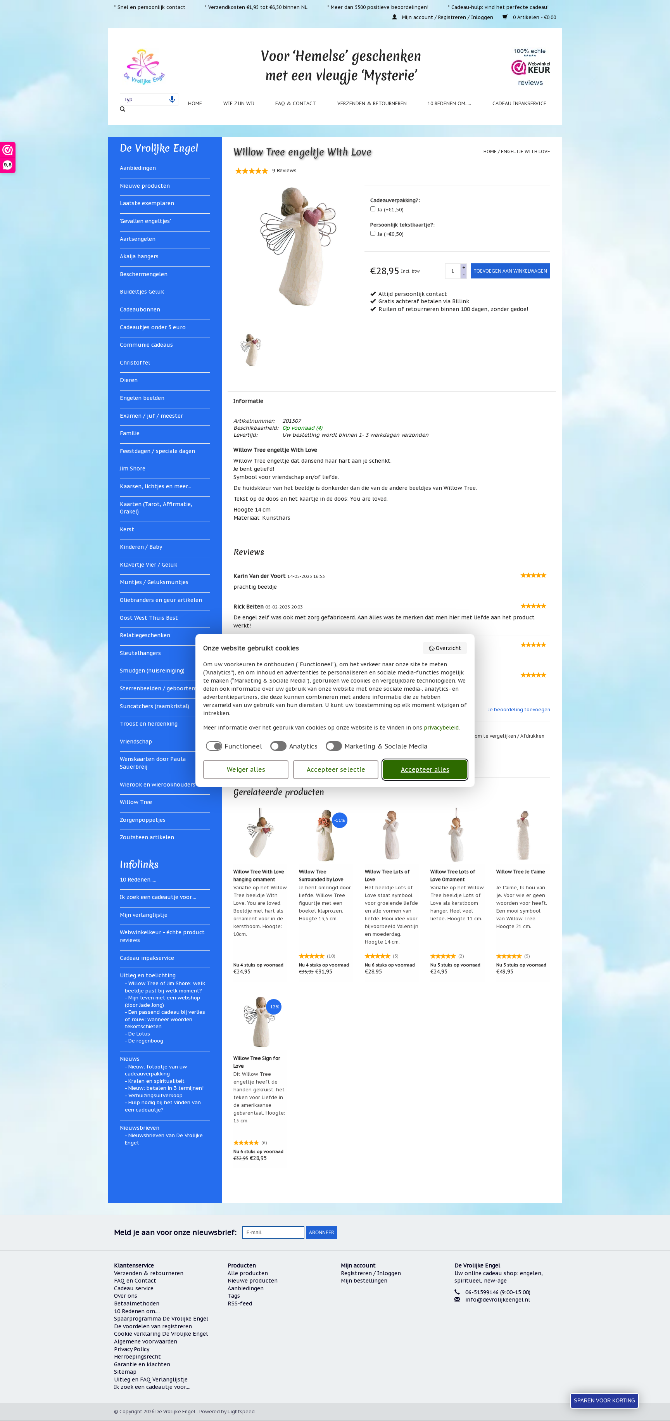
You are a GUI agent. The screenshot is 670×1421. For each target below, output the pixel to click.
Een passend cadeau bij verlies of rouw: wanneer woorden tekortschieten (165, 1019)
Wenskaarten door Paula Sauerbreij (153, 762)
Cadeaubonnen (140, 309)
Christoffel (135, 362)
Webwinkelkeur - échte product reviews (162, 936)
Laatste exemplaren (147, 203)
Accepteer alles (425, 769)
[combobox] (149, 99)
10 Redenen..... (138, 879)
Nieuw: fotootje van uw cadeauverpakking (156, 1070)
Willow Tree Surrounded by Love (321, 875)
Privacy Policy (131, 1349)
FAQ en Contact (135, 1280)
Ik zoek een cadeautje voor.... (158, 897)
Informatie (248, 401)
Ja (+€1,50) (391, 209)
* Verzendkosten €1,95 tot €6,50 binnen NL (256, 7)
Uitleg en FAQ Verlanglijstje (151, 1379)
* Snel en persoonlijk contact (149, 7)
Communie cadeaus (146, 344)
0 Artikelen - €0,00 (533, 17)
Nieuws (130, 1058)
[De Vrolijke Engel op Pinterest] (522, 1232)
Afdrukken (532, 736)
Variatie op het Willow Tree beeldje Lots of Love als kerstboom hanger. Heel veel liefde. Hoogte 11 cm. (457, 902)
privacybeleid (441, 727)
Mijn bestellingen (364, 1280)
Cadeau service (134, 1288)
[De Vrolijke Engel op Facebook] (494, 1232)
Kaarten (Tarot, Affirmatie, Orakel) (156, 508)
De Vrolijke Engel (159, 148)
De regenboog (145, 1040)
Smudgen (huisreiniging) (152, 670)
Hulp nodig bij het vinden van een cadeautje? (163, 1106)
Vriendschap (136, 741)
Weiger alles (246, 769)
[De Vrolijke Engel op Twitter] (508, 1232)
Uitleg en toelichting (148, 975)
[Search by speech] (172, 99)
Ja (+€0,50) (391, 234)
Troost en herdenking (149, 723)
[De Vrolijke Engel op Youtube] (536, 1232)
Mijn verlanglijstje (144, 914)
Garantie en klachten (142, 1364)
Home (195, 103)
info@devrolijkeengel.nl (497, 1299)
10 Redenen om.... (137, 1311)
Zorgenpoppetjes (143, 819)
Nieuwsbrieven (139, 1127)
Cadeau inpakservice (519, 103)
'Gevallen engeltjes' (145, 221)
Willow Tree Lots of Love (387, 875)
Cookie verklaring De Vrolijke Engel (161, 1333)
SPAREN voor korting (604, 1401)
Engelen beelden (142, 397)
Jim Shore (132, 468)
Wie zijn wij (238, 103)
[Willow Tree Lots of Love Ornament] (457, 835)
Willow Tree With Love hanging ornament (258, 875)
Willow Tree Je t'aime (520, 872)
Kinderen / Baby (141, 546)
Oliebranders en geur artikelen (161, 599)
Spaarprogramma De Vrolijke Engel (161, 1318)
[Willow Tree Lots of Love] (392, 835)
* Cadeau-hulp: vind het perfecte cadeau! (498, 7)
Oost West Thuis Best (149, 617)
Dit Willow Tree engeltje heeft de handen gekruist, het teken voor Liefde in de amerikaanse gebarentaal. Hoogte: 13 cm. (259, 1097)
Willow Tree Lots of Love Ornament (452, 875)
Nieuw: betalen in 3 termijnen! (166, 1088)
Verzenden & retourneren (372, 103)
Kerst (127, 529)
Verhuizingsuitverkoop (155, 1095)
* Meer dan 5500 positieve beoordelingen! (377, 7)
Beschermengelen (144, 274)
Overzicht (448, 648)
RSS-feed (240, 1303)
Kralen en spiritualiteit (156, 1081)
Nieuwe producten (145, 185)
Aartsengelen (137, 238)
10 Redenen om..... (449, 103)
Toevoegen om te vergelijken (482, 736)
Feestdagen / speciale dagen (157, 451)
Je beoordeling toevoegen (519, 709)
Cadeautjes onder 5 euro (153, 327)
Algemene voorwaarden (145, 1341)
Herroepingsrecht (137, 1356)
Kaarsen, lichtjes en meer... (155, 486)
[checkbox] (232, 745)
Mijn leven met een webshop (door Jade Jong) (162, 1001)
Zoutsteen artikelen (147, 837)
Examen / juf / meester (151, 415)
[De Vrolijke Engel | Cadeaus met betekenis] (144, 66)
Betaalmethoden (136, 1303)
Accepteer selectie (336, 769)
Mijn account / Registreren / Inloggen (448, 17)
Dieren (129, 380)
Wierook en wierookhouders (157, 784)
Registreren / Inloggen (371, 1273)
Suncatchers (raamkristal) (154, 706)
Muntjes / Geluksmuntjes (154, 582)
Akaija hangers (139, 256)
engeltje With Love (525, 151)
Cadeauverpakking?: (395, 200)
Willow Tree (136, 802)
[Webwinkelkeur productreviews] (530, 66)
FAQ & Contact (295, 103)
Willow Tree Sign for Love (256, 1062)
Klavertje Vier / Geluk (148, 564)
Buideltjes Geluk (142, 291)
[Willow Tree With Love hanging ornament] (260, 835)
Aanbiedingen (138, 167)
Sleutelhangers (140, 653)
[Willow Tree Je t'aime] (523, 835)
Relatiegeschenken (145, 635)
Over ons (125, 1295)
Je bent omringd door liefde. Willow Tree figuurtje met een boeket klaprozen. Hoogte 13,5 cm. (325, 902)
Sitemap (125, 1371)
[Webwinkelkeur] (505, 1329)
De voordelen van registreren (153, 1326)
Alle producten (248, 1273)
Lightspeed (241, 1411)
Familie (130, 433)
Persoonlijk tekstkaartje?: (402, 224)
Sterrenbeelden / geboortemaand (165, 688)
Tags (234, 1295)
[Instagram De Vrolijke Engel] (550, 1232)
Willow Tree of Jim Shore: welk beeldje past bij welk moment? (165, 987)
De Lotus (139, 1033)
